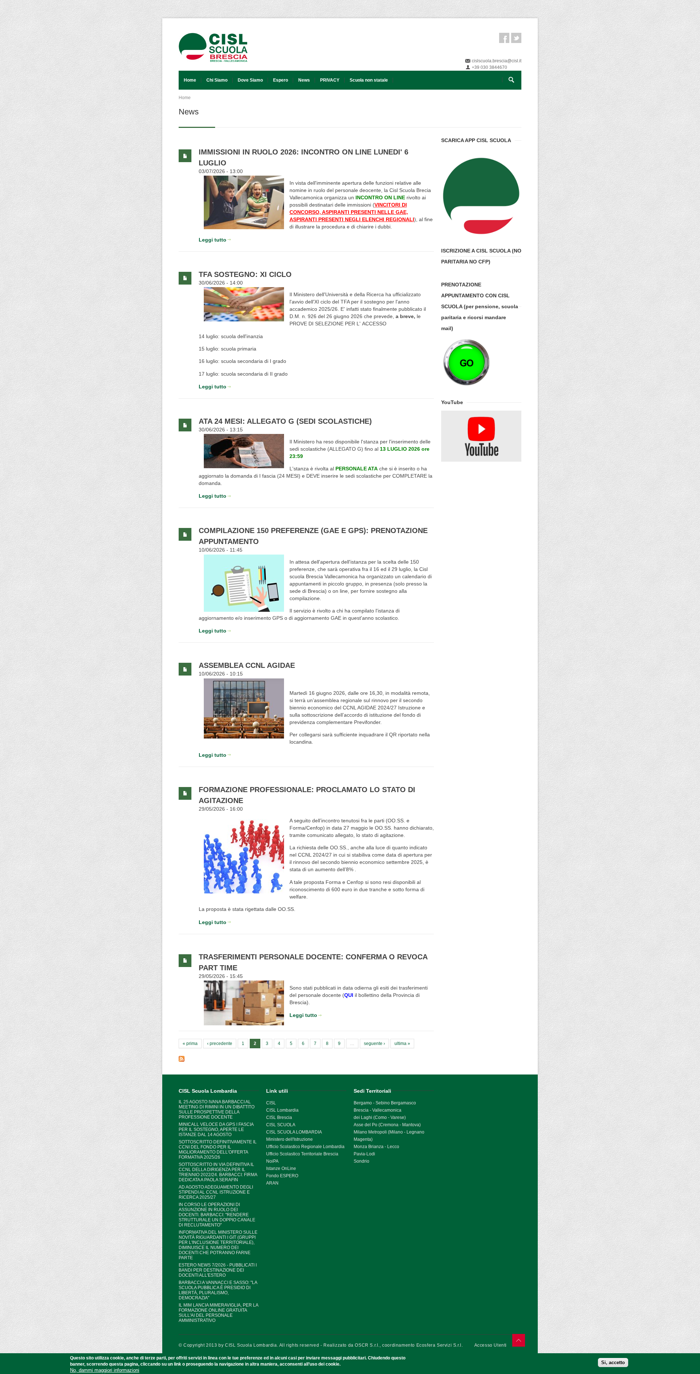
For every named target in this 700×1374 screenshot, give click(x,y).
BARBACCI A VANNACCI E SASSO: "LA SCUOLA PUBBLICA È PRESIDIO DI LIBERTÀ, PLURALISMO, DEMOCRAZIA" (218, 1290)
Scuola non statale (369, 80)
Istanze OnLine (281, 1168)
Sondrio (361, 1161)
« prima (190, 1043)
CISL (271, 1102)
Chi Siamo (217, 80)
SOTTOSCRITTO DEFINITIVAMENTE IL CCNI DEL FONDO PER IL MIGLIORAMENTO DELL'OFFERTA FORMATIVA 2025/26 (218, 1149)
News (304, 80)
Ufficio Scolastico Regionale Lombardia (305, 1146)
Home (190, 80)
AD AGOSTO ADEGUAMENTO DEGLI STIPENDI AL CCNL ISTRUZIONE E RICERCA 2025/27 (216, 1192)
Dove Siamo (250, 80)
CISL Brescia (279, 1117)
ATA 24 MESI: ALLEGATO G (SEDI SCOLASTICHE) (285, 421)
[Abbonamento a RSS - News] (306, 1059)
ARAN (272, 1183)
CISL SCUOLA (280, 1124)
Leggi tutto (212, 240)
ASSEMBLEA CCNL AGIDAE (247, 665)
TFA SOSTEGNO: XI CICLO (245, 274)
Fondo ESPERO (282, 1175)
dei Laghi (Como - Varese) (380, 1117)
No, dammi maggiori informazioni (104, 1370)
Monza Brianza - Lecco (376, 1146)
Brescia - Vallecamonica (377, 1110)
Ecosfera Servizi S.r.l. (439, 1345)
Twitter (516, 38)
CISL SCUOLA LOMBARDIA (294, 1132)
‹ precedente (219, 1043)
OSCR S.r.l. (367, 1345)
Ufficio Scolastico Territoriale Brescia (302, 1153)
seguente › (374, 1043)
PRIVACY (329, 80)
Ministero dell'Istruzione (289, 1139)
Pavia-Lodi (364, 1153)
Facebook (504, 38)
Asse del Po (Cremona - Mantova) (387, 1124)
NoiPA (272, 1161)
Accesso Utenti (490, 1345)
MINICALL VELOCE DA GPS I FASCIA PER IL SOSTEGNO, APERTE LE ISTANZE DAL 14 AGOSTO (216, 1129)
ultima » (402, 1043)
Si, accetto (613, 1363)
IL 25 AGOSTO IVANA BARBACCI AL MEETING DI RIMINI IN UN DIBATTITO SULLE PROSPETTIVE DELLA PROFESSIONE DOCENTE (216, 1109)
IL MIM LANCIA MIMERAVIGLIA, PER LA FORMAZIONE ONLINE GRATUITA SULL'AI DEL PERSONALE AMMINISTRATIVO (218, 1313)
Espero (280, 80)
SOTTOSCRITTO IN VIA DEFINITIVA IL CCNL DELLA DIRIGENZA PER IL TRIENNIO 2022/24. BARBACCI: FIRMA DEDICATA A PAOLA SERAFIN (218, 1172)
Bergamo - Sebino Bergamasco (385, 1102)
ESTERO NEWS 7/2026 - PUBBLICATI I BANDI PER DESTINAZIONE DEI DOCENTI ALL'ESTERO (218, 1270)
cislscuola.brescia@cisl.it (496, 60)
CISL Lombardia (282, 1110)
